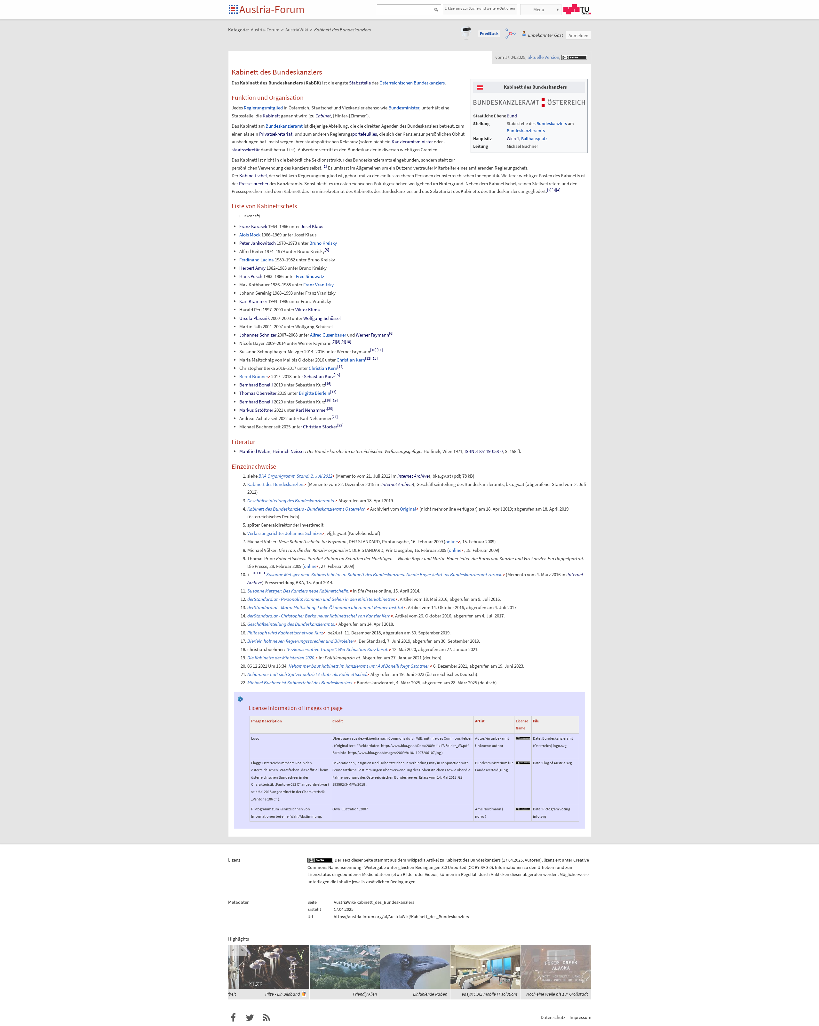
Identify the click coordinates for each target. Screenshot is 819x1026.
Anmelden (578, 35)
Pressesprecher (253, 183)
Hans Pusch (250, 276)
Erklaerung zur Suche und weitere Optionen (480, 8)
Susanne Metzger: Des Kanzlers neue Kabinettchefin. (298, 591)
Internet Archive (413, 476)
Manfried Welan (254, 451)
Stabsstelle (360, 83)
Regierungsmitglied (263, 108)
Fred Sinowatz (310, 276)
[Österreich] (480, 87)
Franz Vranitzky (318, 285)
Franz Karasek (253, 226)
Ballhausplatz (534, 138)
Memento (346, 476)
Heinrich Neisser (289, 451)
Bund (512, 116)
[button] (489, 33)
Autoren (532, 860)
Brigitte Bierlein (314, 393)
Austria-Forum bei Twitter (250, 1018)
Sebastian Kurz (319, 376)
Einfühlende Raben (430, 994)
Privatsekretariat (275, 134)
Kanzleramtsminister (412, 142)
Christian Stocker (320, 427)
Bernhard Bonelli (256, 385)
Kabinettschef (252, 175)
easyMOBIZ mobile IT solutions (490, 994)
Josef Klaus (312, 226)
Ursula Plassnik (254, 318)
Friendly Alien (365, 994)
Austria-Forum (272, 9)
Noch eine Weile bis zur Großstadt (557, 994)
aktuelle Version (543, 57)
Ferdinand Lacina (256, 260)
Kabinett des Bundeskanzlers (275, 484)
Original (408, 509)
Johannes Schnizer (257, 335)
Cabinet (323, 116)
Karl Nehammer (311, 410)
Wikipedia (416, 860)
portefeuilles (364, 134)
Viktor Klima (307, 309)
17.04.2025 (513, 860)
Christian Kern (351, 360)
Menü (538, 9)
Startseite (233, 9)
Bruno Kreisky (323, 243)
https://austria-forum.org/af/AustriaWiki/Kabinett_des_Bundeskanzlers (401, 916)
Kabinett (271, 116)
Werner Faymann (372, 335)
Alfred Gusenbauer (328, 335)
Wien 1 (513, 138)
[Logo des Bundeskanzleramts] (529, 102)
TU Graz (577, 9)
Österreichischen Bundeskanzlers (412, 83)
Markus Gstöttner (256, 410)
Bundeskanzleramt (284, 126)
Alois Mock (249, 235)
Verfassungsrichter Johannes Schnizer (284, 533)
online (451, 541)
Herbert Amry (252, 268)
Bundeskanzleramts (526, 130)
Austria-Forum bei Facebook (233, 1018)
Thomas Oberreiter (257, 393)
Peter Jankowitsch (257, 243)
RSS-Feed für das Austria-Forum (266, 1018)
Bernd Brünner (253, 376)
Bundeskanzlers (552, 123)
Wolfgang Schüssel (322, 318)
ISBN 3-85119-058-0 (484, 451)
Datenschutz (553, 1017)
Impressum (580, 1017)
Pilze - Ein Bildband (282, 994)
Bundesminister (403, 108)
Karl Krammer (253, 301)
